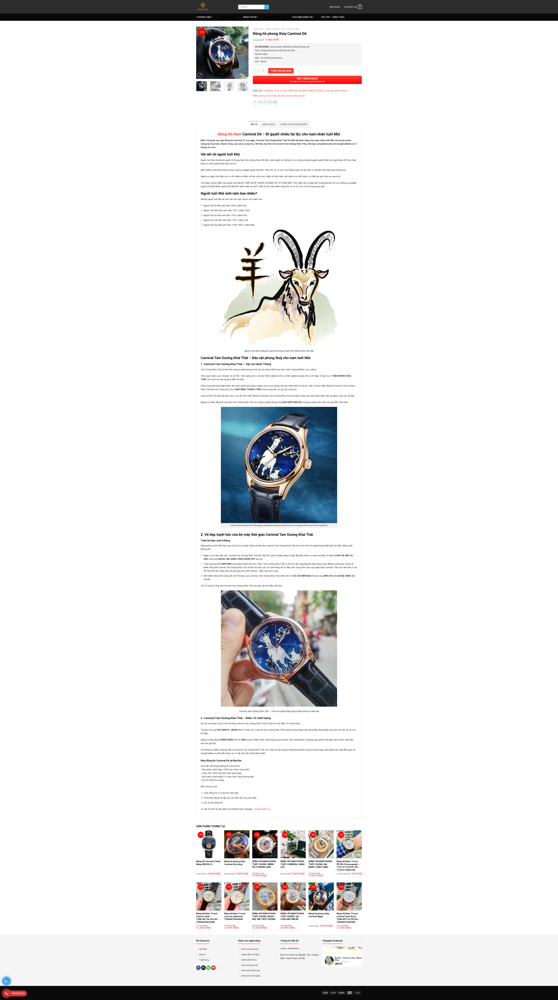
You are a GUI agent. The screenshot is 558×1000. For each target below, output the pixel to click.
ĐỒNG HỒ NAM (227, 17)
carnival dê (271, 95)
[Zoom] (200, 75)
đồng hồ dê (299, 95)
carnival (261, 95)
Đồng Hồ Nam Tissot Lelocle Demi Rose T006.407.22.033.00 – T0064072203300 (348, 917)
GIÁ (282, 29)
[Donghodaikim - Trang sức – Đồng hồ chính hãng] (215, 7)
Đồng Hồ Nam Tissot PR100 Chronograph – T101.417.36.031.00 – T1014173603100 (348, 865)
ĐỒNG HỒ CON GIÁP (275, 17)
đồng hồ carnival (285, 95)
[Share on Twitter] (260, 102)
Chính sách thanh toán (250, 970)
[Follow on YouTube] (213, 967)
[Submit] (266, 7)
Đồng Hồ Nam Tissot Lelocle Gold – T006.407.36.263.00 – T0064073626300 (207, 917)
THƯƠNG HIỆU (203, 17)
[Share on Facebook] (255, 102)
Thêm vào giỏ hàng (281, 70)
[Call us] (208, 967)
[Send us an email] (203, 967)
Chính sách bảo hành (250, 949)
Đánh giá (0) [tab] (268, 124)
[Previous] (200, 53)
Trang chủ (258, 29)
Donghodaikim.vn (262, 809)
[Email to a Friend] (265, 102)
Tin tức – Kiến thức (333, 17)
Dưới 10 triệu (293, 29)
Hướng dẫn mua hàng (250, 954)
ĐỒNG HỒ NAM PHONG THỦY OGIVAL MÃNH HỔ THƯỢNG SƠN (264, 864)
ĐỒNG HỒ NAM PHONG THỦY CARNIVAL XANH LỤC (292, 864)
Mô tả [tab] (254, 124)
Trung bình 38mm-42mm (335, 90)
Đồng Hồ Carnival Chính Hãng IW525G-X (208, 863)
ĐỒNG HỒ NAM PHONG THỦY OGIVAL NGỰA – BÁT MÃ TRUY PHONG (264, 916)
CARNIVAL (268, 90)
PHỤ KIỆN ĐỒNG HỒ (302, 17)
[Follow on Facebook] (198, 967)
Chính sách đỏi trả (248, 960)
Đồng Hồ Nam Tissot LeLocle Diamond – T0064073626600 (235, 916)
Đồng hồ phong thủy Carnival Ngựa (318, 915)
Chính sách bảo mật (249, 965)
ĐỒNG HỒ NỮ (250, 17)
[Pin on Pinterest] (270, 102)
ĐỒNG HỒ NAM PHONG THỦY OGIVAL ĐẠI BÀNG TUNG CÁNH (320, 864)
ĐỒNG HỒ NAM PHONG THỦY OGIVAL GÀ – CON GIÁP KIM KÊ (292, 916)
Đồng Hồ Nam (230, 134)
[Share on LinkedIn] (275, 102)
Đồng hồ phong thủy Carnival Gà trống (234, 863)
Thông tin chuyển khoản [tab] (293, 124)
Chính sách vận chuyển (250, 976)
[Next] (243, 53)
